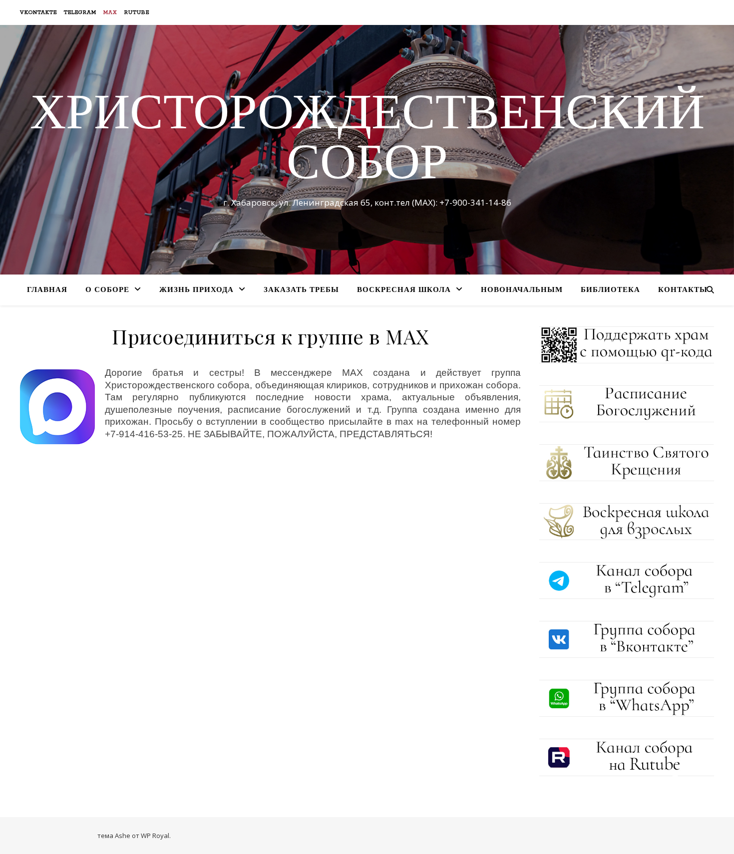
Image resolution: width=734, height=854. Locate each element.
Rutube (136, 12)
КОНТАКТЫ (683, 290)
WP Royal (155, 835)
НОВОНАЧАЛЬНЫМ (522, 290)
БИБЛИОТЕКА (610, 290)
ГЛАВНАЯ (47, 290)
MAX (110, 12)
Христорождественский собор (367, 141)
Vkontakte (38, 12)
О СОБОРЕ (107, 290)
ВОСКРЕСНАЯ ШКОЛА (404, 290)
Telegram (80, 12)
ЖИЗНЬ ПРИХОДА (196, 290)
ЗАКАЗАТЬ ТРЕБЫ (301, 290)
